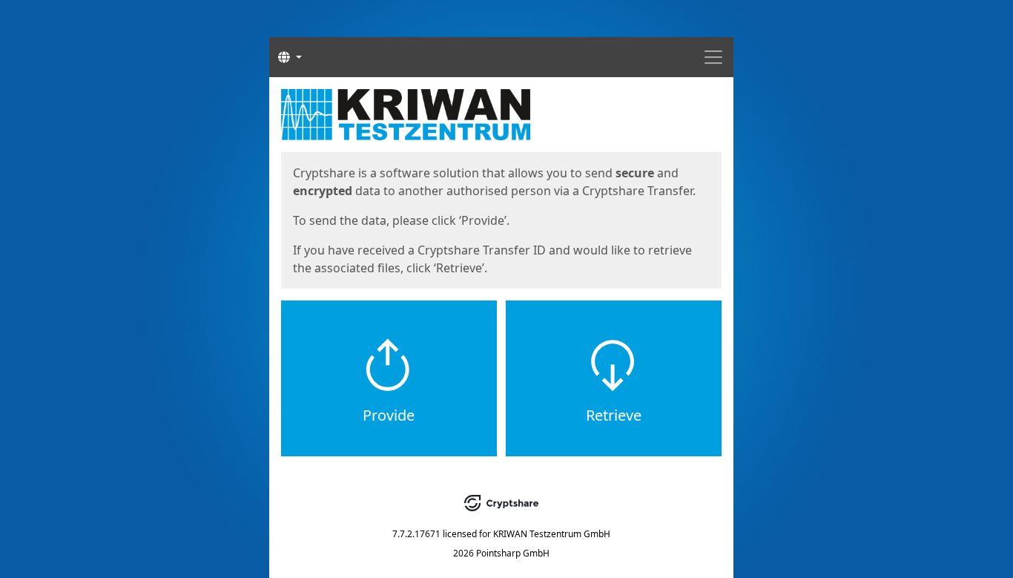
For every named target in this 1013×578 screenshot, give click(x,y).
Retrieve (613, 415)
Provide (389, 415)
